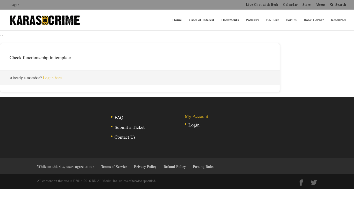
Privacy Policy (145, 166)
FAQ (119, 117)
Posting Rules (203, 166)
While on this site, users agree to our (65, 166)
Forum (291, 20)
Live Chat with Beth (262, 4)
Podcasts (252, 20)
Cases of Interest (201, 20)
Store (306, 4)
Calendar (290, 4)
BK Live (272, 20)
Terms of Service (114, 166)
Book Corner (314, 20)
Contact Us (125, 137)
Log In (14, 5)
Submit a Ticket (130, 127)
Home (177, 20)
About (321, 4)
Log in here (52, 77)
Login (194, 125)
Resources (338, 20)
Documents (230, 20)
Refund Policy (175, 166)
